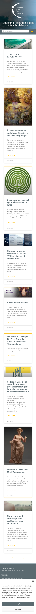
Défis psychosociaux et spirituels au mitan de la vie (18, 202)
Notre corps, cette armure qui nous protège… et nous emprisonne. (15, 520)
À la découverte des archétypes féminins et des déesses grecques (17, 133)
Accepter (18, 604)
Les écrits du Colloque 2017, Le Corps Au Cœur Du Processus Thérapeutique (17, 340)
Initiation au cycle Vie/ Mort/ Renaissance (17, 470)
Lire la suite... (11, 76)
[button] (33, 581)
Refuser (18, 609)
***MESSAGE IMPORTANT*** (14, 55)
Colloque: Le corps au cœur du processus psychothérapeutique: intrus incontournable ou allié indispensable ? (18, 387)
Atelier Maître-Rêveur (17, 302)
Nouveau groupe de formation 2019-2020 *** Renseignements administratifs (17, 255)
